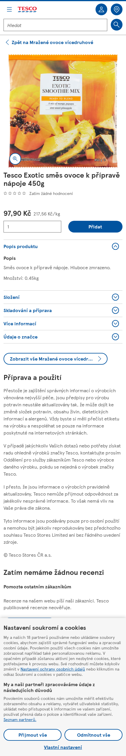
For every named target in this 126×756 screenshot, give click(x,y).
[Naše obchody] (116, 9)
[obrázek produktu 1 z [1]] (63, 111)
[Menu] (9, 9)
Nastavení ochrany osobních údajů (53, 669)
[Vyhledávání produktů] (116, 25)
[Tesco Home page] (28, 9)
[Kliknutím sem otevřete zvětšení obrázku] (15, 159)
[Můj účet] (101, 9)
